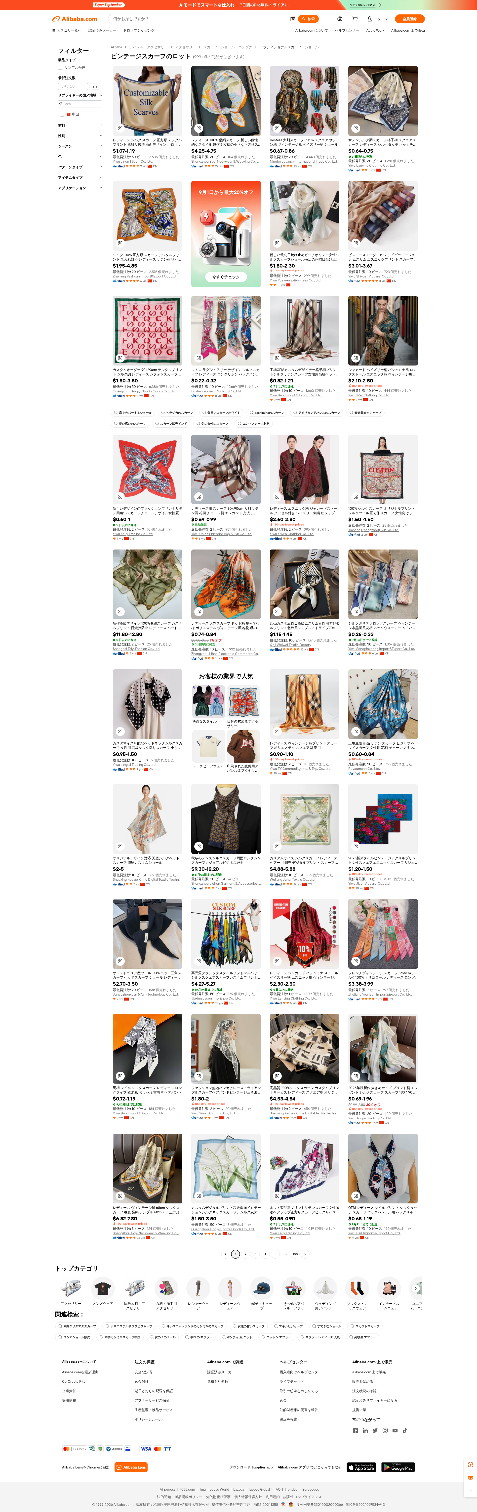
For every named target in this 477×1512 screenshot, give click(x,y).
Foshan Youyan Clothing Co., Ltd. (216, 391)
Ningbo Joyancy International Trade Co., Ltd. (304, 161)
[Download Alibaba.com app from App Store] (361, 1467)
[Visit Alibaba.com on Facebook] (355, 1430)
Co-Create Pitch (74, 1381)
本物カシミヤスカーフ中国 (122, 1337)
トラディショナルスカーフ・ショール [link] (289, 47)
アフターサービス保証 (152, 1400)
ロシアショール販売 (76, 1337)
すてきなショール (329, 1326)
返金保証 (142, 1381)
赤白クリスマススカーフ (79, 1326)
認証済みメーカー (221, 1372)
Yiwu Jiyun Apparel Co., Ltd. (369, 883)
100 (295, 1254)
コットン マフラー (279, 1337)
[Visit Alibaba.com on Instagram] (385, 1430)
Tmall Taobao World (214, 1489)
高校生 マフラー (365, 1337)
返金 (283, 1400)
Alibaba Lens (72, 1467)
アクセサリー (185, 47)
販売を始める (362, 1381)
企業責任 (69, 1391)
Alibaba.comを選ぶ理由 (80, 1372)
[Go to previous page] (225, 1254)
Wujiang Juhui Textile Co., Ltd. (292, 879)
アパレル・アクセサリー (148, 47)
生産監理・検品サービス (154, 1410)
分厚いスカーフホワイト (223, 412)
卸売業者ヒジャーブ (368, 412)
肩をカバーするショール (135, 412)
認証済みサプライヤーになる (375, 1400)
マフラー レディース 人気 (323, 1337)
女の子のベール (165, 1337)
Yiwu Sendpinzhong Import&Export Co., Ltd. (381, 649)
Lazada (238, 1489)
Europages (310, 1489)
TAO (277, 1489)
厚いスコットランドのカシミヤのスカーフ (195, 1326)
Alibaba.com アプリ (293, 1467)
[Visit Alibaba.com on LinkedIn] (365, 1430)
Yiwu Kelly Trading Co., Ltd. (133, 534)
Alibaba (116, 47)
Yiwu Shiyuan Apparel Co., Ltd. (371, 276)
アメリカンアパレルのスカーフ (319, 412)
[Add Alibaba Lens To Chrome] (131, 1467)
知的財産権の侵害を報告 (299, 1410)
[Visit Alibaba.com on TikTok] (405, 1430)
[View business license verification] (283, 1504)
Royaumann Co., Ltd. (364, 769)
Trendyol (291, 1489)
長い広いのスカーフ (132, 423)
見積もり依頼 (217, 1381)
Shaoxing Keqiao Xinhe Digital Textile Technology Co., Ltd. (147, 879)
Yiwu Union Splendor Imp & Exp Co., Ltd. (221, 534)
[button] (293, 19)
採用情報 (69, 1400)
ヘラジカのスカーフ (179, 412)
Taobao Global (259, 1489)
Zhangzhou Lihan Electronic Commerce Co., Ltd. (226, 654)
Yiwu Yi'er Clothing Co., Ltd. (369, 395)
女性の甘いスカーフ (251, 1326)
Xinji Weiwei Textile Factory (290, 645)
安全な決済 (143, 1372)
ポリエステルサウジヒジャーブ (131, 1326)
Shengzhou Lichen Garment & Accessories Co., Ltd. (226, 883)
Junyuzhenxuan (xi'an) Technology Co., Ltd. (146, 994)
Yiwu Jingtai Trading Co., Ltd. (134, 765)
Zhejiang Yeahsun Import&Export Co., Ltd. (144, 276)
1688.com (187, 1489)
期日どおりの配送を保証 (154, 1391)
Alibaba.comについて (79, 1362)
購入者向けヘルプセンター (300, 1372)
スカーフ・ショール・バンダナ (227, 47)
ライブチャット (292, 1381)
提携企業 (359, 1410)
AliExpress (168, 1489)
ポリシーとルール (148, 1419)
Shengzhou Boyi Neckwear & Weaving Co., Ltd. (226, 161)
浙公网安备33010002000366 (319, 1505)
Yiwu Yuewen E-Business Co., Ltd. (295, 280)
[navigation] (80, 651)
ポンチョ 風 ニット (239, 1337)
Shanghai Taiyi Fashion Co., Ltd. (136, 649)
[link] (470, 1464)
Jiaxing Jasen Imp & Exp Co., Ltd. (216, 998)
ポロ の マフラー (201, 1337)
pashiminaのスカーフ (269, 412)
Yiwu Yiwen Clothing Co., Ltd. (292, 534)
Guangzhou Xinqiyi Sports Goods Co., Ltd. (144, 391)
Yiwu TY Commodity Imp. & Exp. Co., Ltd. (300, 769)
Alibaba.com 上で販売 (369, 1372)
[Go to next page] (305, 1254)
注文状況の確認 (364, 1391)
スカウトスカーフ (367, 1326)
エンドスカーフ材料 (256, 423)
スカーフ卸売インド (173, 423)
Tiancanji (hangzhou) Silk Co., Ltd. (373, 530)
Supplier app (262, 1467)
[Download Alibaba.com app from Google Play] (398, 1467)
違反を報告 (288, 1419)
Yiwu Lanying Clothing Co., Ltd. (372, 165)
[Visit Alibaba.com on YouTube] (395, 1430)
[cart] (356, 20)
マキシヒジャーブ (291, 1326)
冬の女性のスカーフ (214, 423)
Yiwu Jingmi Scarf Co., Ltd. (133, 161)
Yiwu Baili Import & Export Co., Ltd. (296, 395)
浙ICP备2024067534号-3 (365, 1505)
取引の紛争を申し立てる (299, 1391)
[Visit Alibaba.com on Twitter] (375, 1430)
